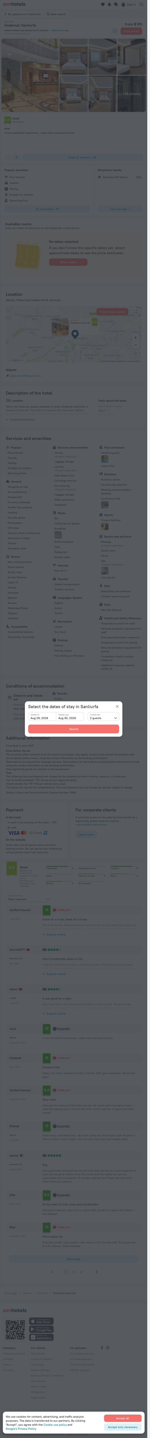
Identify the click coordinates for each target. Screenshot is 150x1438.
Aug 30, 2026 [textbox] (67, 718)
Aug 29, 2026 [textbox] (39, 718)
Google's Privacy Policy (21, 1428)
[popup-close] (117, 706)
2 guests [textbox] (95, 718)
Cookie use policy (55, 1424)
